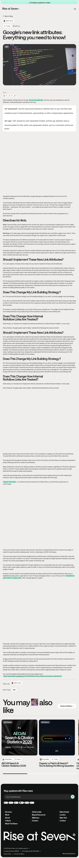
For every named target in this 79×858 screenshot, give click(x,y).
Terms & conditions (19, 854)
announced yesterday (36, 100)
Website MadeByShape (69, 853)
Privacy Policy (7, 854)
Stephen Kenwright (9, 482)
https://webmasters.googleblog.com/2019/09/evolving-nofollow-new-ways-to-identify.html (32, 676)
